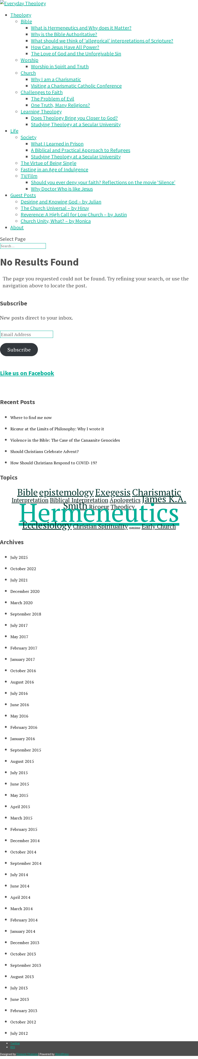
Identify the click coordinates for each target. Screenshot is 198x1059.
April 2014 (20, 897)
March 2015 (21, 818)
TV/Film (29, 176)
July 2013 (19, 988)
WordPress (62, 1054)
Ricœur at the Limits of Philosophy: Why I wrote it (57, 429)
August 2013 (22, 976)
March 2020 (21, 602)
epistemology (66, 492)
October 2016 (23, 670)
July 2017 (19, 625)
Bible (26, 21)
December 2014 (24, 840)
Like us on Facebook (27, 373)
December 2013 (24, 942)
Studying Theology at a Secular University (76, 124)
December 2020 (24, 591)
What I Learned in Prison (57, 143)
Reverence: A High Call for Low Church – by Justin (74, 214)
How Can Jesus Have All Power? (65, 47)
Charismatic (156, 492)
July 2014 (19, 874)
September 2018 (25, 614)
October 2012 (23, 1022)
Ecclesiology (47, 525)
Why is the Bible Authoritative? (64, 34)
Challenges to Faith (42, 92)
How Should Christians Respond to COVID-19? (53, 463)
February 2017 (23, 648)
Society (28, 137)
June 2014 (19, 886)
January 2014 (22, 931)
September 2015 (25, 750)
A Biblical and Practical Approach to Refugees (80, 150)
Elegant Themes (27, 1054)
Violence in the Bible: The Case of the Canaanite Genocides (65, 440)
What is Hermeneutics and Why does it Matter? (81, 27)
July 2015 (19, 772)
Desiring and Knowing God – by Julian (61, 201)
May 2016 (19, 716)
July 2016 (19, 693)
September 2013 (25, 965)
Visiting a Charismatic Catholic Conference (76, 85)
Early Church (159, 526)
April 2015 (20, 806)
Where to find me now (31, 417)
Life (14, 130)
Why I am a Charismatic (56, 79)
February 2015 (23, 829)
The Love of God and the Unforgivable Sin (76, 53)
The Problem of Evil (52, 98)
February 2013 (23, 1010)
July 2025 (19, 557)
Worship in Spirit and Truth (60, 66)
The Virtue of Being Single (48, 163)
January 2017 (22, 659)
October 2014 (23, 852)
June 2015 (19, 784)
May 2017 (19, 636)
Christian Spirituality (100, 526)
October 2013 (23, 954)
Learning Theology (41, 111)
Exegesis (113, 492)
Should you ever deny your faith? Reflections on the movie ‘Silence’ (103, 182)
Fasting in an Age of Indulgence (54, 169)
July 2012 (19, 1033)
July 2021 (19, 580)
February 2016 (23, 727)
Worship (29, 60)
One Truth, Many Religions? (60, 105)
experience (134, 527)
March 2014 (21, 908)
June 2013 (19, 999)
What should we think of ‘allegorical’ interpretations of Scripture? (102, 40)
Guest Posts (23, 195)
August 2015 (22, 761)
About (17, 227)
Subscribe (19, 349)
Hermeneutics (99, 512)
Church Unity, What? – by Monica (56, 221)
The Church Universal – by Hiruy (55, 208)
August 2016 (22, 682)
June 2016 (19, 704)
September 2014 (25, 863)
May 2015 (19, 795)
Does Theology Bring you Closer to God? (74, 118)
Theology (20, 15)
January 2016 (22, 738)
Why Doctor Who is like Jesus (62, 188)
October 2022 (23, 568)
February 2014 (23, 920)
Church (28, 73)
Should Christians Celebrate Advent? (44, 451)
